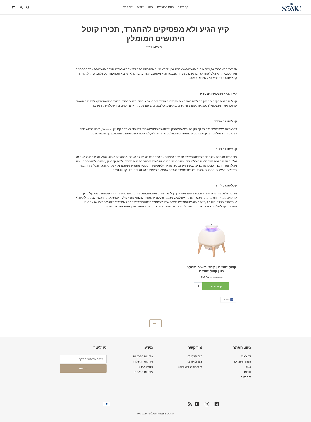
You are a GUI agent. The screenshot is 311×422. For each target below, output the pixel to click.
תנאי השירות (145, 367)
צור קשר (246, 377)
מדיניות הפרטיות (143, 356)
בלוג (248, 367)
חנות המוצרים (242, 361)
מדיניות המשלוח (143, 361)
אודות (247, 372)
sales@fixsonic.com (190, 367)
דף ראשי (246, 356)
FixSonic (162, 413)
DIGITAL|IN (142, 413)
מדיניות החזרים (143, 372)
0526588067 (195, 356)
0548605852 (195, 361)
